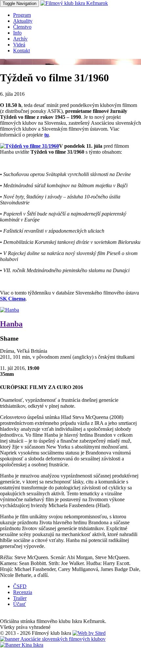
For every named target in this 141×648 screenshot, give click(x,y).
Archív (20, 38)
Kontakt (21, 50)
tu (46, 135)
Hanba (11, 324)
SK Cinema (13, 298)
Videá (19, 44)
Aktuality (22, 21)
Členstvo (22, 27)
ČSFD (20, 586)
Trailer (20, 598)
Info (17, 33)
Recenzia (22, 592)
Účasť (19, 604)
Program (22, 15)
